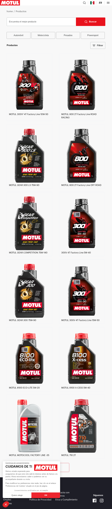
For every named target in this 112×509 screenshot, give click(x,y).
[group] (56, 35)
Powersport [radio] (92, 35)
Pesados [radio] (68, 35)
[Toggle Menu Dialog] (108, 2)
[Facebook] (94, 500)
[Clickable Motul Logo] (10, 2)
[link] (29, 111)
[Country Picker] (92, 2)
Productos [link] (21, 11)
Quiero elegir (17, 495)
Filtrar (100, 45)
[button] (5, 504)
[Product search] (84, 2)
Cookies (7, 503)
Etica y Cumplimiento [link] (66, 500)
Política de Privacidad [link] (40, 500)
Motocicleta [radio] (43, 35)
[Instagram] (102, 500)
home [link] (10, 11)
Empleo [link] (7, 500)
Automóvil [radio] (18, 35)
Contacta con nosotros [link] (62, 494)
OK (45, 495)
